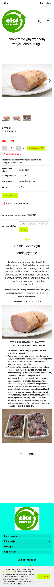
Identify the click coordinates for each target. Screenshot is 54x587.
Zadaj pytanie (10, 195)
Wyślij (23, 229)
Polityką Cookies (8, 572)
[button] (48, 3)
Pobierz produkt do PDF (17, 203)
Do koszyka (34, 148)
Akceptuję (43, 577)
